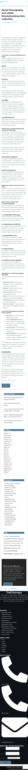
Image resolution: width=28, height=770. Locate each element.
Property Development (10, 515)
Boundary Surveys (9, 489)
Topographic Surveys (18, 554)
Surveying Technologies (10, 519)
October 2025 (7, 443)
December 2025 (8, 439)
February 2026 (7, 435)
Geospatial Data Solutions (15, 541)
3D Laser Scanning (8, 536)
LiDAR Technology (9, 511)
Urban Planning (8, 523)
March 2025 (7, 457)
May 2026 (6, 433)
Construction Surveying (10, 493)
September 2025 (8, 445)
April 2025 (6, 455)
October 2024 (7, 467)
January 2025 (7, 461)
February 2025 (7, 459)
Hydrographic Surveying (10, 507)
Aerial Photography (7, 22)
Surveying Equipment (10, 517)
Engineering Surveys (9, 499)
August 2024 (7, 470)
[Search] (6, 386)
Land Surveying (8, 509)
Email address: (3, 758)
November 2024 (8, 465)
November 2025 (8, 441)
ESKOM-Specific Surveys (10, 501)
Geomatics (7, 505)
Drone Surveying (9, 495)
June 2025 (6, 451)
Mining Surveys (8, 513)
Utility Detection (8, 525)
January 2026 (7, 437)
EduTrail (6, 497)
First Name (2, 748)
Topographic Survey (9, 521)
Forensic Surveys (9, 503)
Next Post (14, 588)
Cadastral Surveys (9, 491)
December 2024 (8, 463)
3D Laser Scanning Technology (12, 483)
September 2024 (8, 469)
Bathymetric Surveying (10, 487)
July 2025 (6, 449)
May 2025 (6, 453)
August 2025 (7, 447)
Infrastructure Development (10, 543)
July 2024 (6, 472)
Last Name (2, 753)
